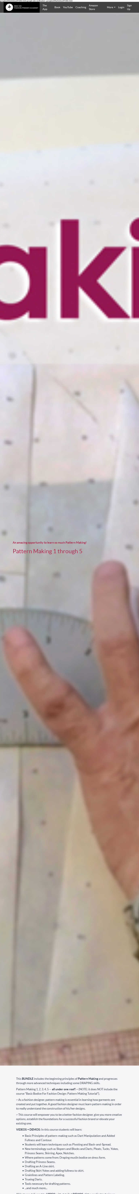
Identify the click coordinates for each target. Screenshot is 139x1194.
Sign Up (129, 7)
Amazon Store (93, 7)
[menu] (88, 7)
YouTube (68, 7)
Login (121, 7)
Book (57, 7)
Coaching (80, 7)
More (110, 7)
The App (45, 7)
